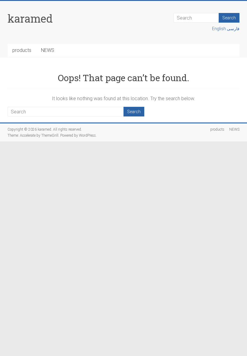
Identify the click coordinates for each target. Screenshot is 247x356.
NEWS (47, 50)
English (219, 28)
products (21, 50)
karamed (30, 18)
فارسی (233, 28)
